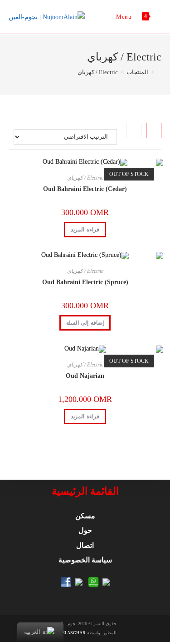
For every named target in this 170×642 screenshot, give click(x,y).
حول (85, 530)
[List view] (133, 130)
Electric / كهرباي (85, 178)
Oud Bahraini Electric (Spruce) (85, 282)
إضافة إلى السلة (84, 323)
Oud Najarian (85, 375)
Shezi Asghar (69, 632)
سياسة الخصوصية (85, 560)
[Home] (159, 72)
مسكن (85, 516)
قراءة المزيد (85, 229)
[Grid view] (153, 130)
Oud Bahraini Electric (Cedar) (85, 189)
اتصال (85, 545)
